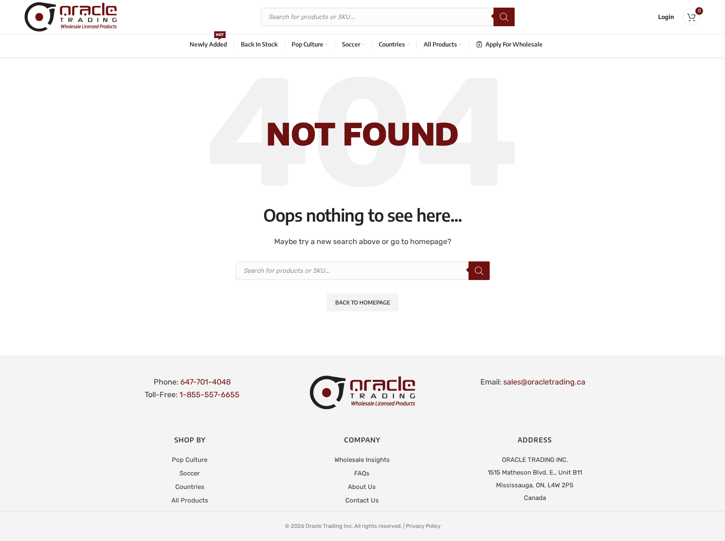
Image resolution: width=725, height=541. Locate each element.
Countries (189, 487)
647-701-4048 (205, 382)
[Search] (504, 17)
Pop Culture (189, 460)
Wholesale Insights (362, 460)
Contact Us (362, 500)
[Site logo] (71, 16)
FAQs (361, 473)
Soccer (189, 473)
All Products (189, 500)
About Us (362, 487)
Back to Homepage (362, 302)
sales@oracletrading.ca (544, 382)
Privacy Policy (423, 526)
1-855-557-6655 (209, 394)
